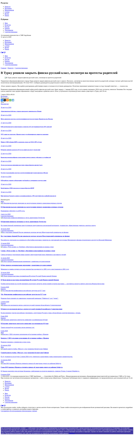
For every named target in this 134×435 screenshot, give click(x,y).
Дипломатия (9, 30)
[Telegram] (13, 100)
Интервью (8, 8)
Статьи (7, 12)
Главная (3, 68)
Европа (7, 28)
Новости (7, 6)
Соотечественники (11, 32)
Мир (6, 23)
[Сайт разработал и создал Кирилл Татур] (18, 426)
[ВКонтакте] (2, 100)
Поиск (7, 15)
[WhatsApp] (10, 100)
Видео (7, 14)
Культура (8, 25)
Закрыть (72, 433)
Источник (4, 96)
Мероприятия (9, 10)
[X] (5, 100)
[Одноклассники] (7, 100)
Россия (7, 26)
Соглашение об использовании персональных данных (19, 411)
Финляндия (5, 104)
